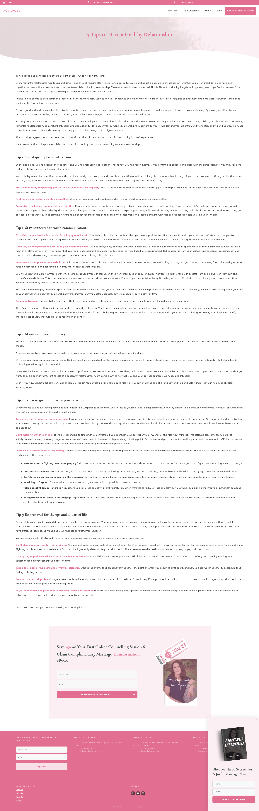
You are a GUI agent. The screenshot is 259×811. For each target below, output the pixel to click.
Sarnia (19, 800)
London (19, 790)
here (81, 607)
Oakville (19, 793)
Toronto (19, 797)
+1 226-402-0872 (107, 2)
